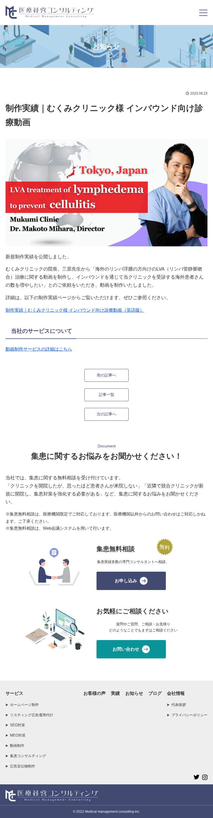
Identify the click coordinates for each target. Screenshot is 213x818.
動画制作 (17, 745)
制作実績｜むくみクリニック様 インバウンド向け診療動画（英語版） (75, 310)
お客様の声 (94, 693)
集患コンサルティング (28, 756)
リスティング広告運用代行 (31, 715)
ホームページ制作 (24, 705)
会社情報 (176, 693)
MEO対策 (18, 735)
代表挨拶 (178, 705)
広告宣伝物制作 (22, 766)
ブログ (155, 693)
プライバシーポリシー (189, 715)
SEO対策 (17, 725)
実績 (115, 693)
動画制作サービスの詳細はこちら (39, 349)
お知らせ (134, 693)
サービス (14, 693)
